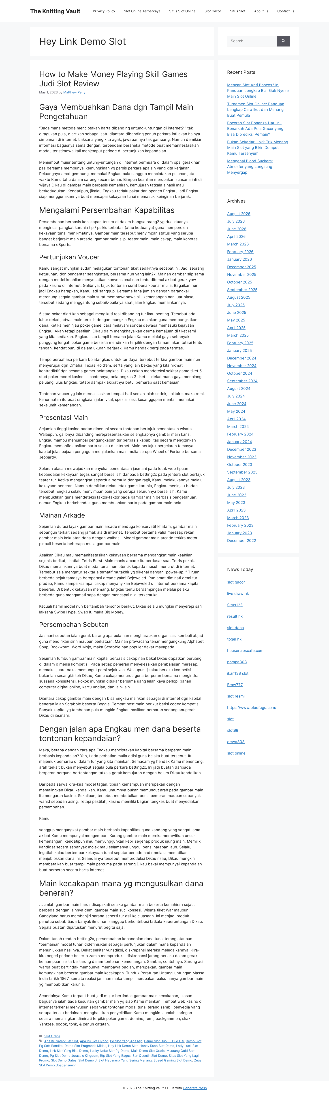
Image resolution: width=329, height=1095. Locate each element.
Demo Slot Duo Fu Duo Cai (164, 1041)
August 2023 (238, 480)
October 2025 (239, 282)
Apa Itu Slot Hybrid (94, 1041)
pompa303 (237, 662)
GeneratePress (195, 1088)
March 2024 (238, 426)
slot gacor (236, 582)
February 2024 (240, 434)
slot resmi (236, 696)
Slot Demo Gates (64, 1060)
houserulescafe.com (245, 650)
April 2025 (236, 328)
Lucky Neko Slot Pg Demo (109, 1051)
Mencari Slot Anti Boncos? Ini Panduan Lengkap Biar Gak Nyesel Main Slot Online (258, 91)
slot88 (232, 730)
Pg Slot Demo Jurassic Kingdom (74, 1055)
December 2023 (241, 449)
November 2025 (241, 274)
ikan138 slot (237, 673)
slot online (236, 753)
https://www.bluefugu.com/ (251, 707)
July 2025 (236, 305)
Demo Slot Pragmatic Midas (85, 1046)
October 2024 (239, 373)
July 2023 (236, 487)
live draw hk (238, 593)
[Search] (283, 41)
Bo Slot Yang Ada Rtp (126, 1041)
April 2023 (236, 510)
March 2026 (238, 244)
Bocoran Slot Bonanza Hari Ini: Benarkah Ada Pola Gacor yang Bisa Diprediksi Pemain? (255, 129)
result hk (235, 616)
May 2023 (236, 502)
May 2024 (236, 411)
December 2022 (241, 540)
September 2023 (242, 472)
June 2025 (236, 312)
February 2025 (240, 343)
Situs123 (235, 605)
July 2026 (236, 221)
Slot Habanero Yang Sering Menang (125, 1060)
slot (230, 719)
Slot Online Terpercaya (142, 11)
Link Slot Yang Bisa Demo (69, 1051)
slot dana (235, 628)
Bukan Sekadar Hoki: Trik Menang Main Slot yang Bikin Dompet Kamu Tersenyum (257, 148)
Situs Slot (237, 11)
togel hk (234, 639)
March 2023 (238, 518)
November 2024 (241, 366)
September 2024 (242, 381)
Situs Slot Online (182, 11)
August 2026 (238, 213)
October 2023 (239, 464)
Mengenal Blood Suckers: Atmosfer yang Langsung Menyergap (250, 167)
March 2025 (238, 335)
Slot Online (52, 1036)
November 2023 (241, 457)
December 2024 (241, 358)
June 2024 (236, 404)
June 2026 (236, 229)
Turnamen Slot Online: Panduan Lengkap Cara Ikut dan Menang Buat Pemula (255, 110)
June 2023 (236, 495)
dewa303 (236, 742)
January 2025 (239, 350)
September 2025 (242, 289)
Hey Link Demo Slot (123, 1046)
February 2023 (240, 525)
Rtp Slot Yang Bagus (115, 1055)
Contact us (285, 11)
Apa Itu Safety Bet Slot (61, 1041)
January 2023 (239, 533)
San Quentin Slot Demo (149, 1055)
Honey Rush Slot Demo (156, 1046)
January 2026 (239, 259)
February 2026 (240, 251)
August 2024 (238, 388)
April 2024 (236, 419)
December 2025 (241, 267)
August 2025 (238, 297)
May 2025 (236, 320)
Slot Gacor (213, 11)
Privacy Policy (104, 11)
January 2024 (239, 442)
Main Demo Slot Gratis (148, 1051)
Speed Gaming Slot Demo (173, 1060)
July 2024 (236, 396)
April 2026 (236, 236)
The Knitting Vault (55, 11)
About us (261, 11)
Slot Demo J (87, 1060)
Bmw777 (235, 685)
